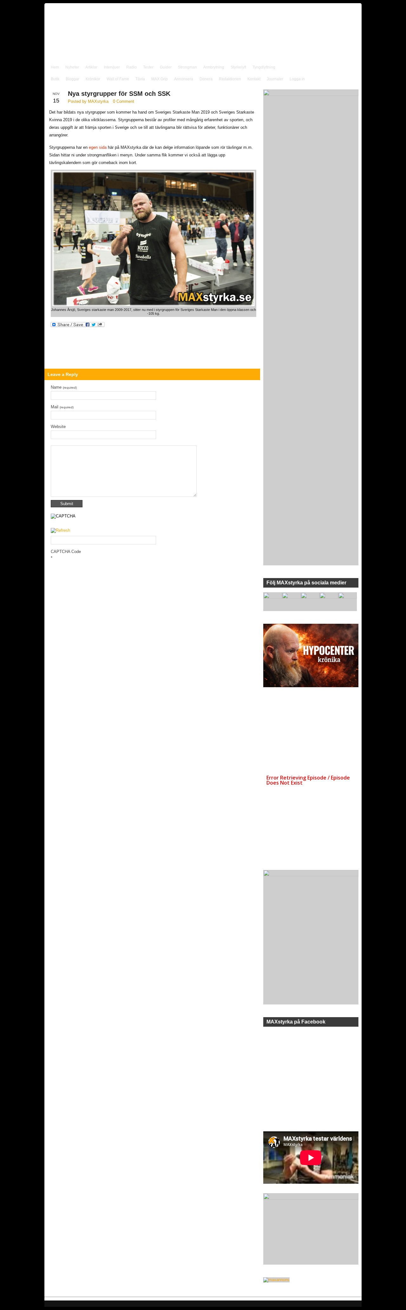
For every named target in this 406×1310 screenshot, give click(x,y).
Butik (55, 79)
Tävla (140, 79)
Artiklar (91, 67)
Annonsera (183, 79)
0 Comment (123, 101)
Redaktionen (230, 79)
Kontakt (253, 79)
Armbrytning (213, 67)
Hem (55, 67)
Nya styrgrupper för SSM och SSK (119, 93)
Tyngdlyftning (263, 67)
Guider (166, 67)
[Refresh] (60, 530)
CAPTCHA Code (66, 551)
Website (58, 426)
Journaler (275, 79)
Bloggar (72, 79)
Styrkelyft (238, 67)
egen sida (98, 147)
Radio (131, 67)
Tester (148, 67)
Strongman (187, 67)
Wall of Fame (118, 79)
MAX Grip (159, 79)
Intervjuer (112, 67)
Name (64, 387)
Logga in (297, 79)
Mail (62, 407)
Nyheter (72, 67)
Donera (206, 79)
